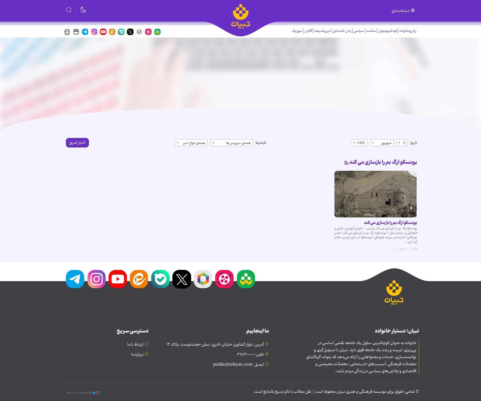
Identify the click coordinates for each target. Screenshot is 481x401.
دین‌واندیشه (322, 31)
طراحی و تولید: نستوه (79, 392)
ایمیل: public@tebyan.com (238, 364)
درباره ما (137, 354)
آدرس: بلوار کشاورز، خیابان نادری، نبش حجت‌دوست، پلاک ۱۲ (215, 344)
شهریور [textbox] (386, 143)
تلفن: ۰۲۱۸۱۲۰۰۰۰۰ (250, 354)
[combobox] (402, 142)
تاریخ (413, 142)
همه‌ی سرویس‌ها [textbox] (238, 143)
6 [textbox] (404, 143)
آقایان (308, 31)
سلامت (371, 31)
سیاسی (359, 31)
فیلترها (261, 142)
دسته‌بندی (401, 11)
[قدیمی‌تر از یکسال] (375, 194)
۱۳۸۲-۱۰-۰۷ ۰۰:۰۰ (403, 249)
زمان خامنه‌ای (342, 31)
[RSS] (346, 163)
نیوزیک (297, 31)
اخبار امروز (77, 142)
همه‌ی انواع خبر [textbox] (194, 143)
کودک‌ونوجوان (387, 31)
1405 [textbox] (361, 143)
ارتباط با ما (135, 344)
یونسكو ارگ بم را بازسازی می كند (383, 162)
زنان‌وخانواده (407, 31)
